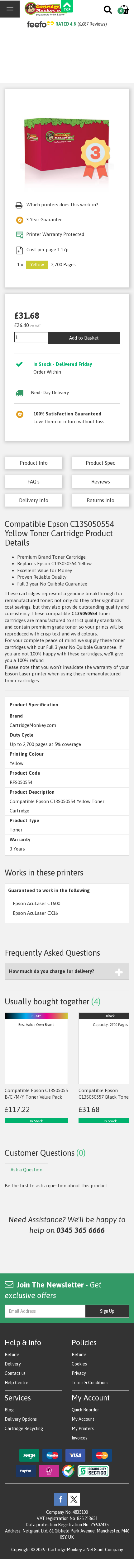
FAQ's (33, 481)
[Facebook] (60, 1499)
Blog (9, 1409)
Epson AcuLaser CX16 (35, 913)
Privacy (79, 1373)
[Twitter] (74, 1499)
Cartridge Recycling (24, 1428)
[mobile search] (108, 10)
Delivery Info (33, 500)
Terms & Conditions (90, 1382)
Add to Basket (84, 338)
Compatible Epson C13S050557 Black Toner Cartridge (105, 1097)
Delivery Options (21, 1419)
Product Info (34, 463)
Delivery (13, 1363)
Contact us (15, 1373)
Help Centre (16, 1382)
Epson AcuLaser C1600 (36, 903)
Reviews (100, 481)
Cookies (79, 1363)
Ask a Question (26, 1169)
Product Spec (100, 463)
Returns (12, 1354)
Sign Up (107, 1311)
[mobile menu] (10, 9)
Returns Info (100, 500)
